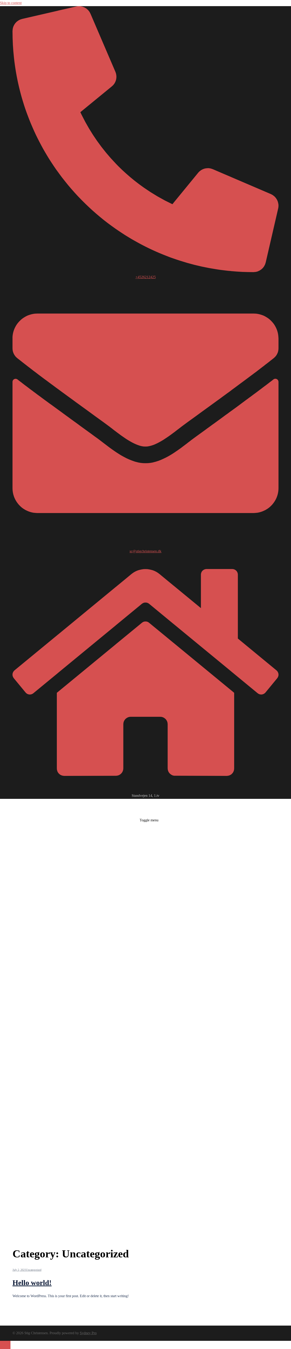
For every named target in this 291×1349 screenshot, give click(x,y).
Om (113, 1144)
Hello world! (32, 1283)
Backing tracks (127, 1144)
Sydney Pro (88, 1333)
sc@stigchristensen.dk (145, 551)
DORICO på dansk (191, 1144)
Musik (159, 1144)
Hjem (106, 1144)
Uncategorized (33, 1269)
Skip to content (11, 3)
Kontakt (170, 1144)
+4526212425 (145, 277)
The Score (146, 1144)
